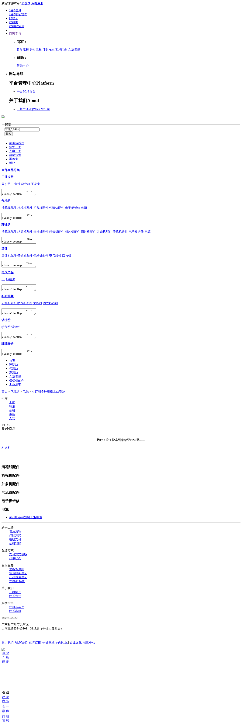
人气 (12, 418)
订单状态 (15, 558)
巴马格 (66, 255)
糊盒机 (25, 184)
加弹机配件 (9, 255)
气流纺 (6, 200)
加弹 (5, 248)
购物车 (13, 18)
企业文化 (76, 642)
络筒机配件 (25, 231)
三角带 (15, 184)
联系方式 (15, 596)
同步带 (6, 184)
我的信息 (15, 10)
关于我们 (8, 642)
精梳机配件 (56, 231)
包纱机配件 (40, 255)
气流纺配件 (56, 207)
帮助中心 (23, 65)
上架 (12, 402)
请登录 (25, 3)
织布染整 (8, 296)
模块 (12, 163)
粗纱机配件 (72, 231)
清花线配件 (9, 207)
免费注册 (37, 3)
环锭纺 (6, 224)
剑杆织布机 (9, 303)
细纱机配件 (88, 231)
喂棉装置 (15, 155)
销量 (12, 406)
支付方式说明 (18, 554)
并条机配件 (40, 207)
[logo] (3, 116)
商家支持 (15, 33)
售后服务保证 (18, 573)
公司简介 (15, 592)
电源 (84, 207)
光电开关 (15, 151)
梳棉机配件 (25, 207)
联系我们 (21, 642)
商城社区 (62, 642)
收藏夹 (13, 22)
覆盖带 (13, 159)
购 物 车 (3, 672)
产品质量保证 (18, 577)
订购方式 (48, 49)
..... (3, 279)
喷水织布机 (25, 303)
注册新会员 (16, 607)
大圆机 (37, 303)
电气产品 (8, 272)
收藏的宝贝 (16, 26)
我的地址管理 (18, 14)
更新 (12, 414)
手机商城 (48, 642)
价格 (12, 410)
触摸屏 (10, 279)
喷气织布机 (50, 303)
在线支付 (15, 539)
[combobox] (22, 129)
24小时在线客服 (12, 635)
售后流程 (23, 49)
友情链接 (35, 642)
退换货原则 (16, 569)
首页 (12, 360)
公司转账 (15, 543)
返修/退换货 (17, 581)
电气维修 (55, 255)
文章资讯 (74, 49)
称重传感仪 (16, 143)
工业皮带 (8, 177)
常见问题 (61, 49)
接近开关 (15, 147)
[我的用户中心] (3, 649)
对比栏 (6, 447)
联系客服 (15, 611)
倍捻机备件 (120, 231)
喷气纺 (6, 327)
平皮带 (35, 184)
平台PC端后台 (26, 91)
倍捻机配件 (25, 255)
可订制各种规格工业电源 (48, 391)
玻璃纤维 (8, 343)
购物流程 (35, 49)
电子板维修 (72, 207)
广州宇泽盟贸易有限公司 (33, 109)
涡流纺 (6, 320)
